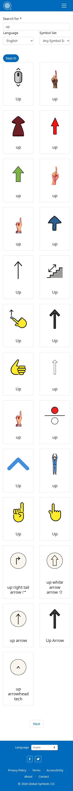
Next (36, 724)
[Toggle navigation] (64, 6)
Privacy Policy (17, 770)
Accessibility (55, 770)
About (28, 776)
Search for (11, 18)
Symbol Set (48, 33)
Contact (44, 776)
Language (10, 33)
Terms (36, 770)
